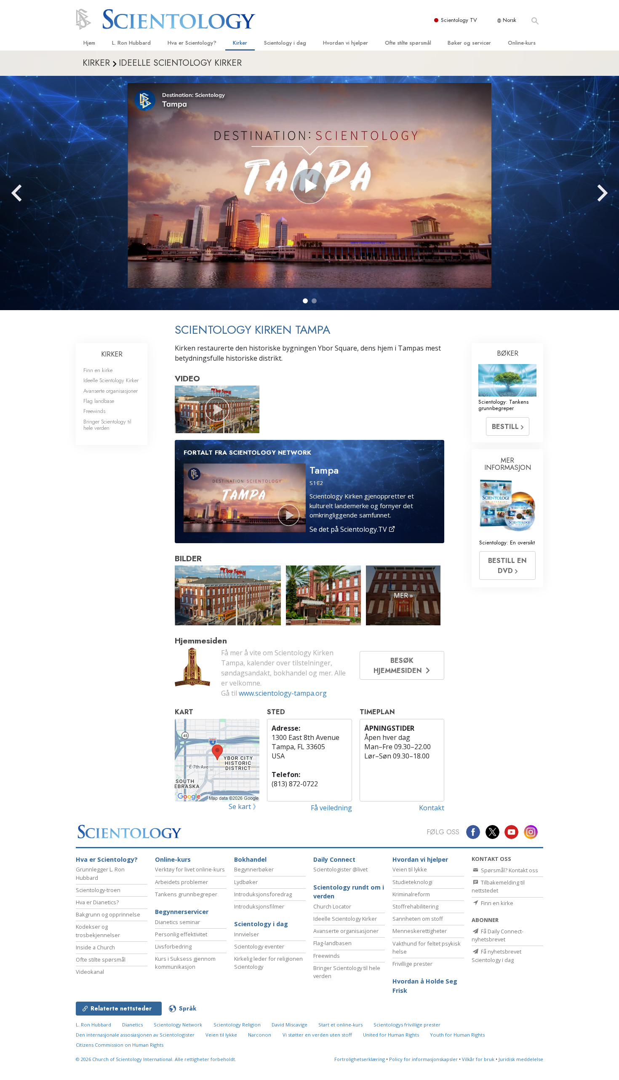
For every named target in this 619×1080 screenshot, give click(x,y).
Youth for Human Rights (457, 1035)
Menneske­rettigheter (419, 931)
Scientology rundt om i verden (348, 891)
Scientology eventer (259, 946)
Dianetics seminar (177, 922)
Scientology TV (459, 20)
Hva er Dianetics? (97, 902)
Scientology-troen (98, 890)
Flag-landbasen (332, 943)
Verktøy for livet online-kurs (190, 869)
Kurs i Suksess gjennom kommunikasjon (185, 962)
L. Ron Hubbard (131, 43)
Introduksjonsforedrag (263, 894)
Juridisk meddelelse (521, 1059)
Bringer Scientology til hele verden (107, 425)
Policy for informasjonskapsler (423, 1059)
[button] (305, 300)
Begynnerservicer (181, 912)
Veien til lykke (409, 869)
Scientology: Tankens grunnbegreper (503, 405)
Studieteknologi (412, 882)
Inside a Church (95, 947)
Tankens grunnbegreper (186, 894)
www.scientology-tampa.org (283, 693)
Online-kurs (522, 43)
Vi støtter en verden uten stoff (317, 1035)
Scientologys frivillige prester (407, 1024)
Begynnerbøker (254, 869)
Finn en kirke (97, 370)
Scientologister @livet (340, 869)
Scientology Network (178, 1024)
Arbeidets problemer (181, 882)
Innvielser (246, 934)
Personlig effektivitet (181, 934)
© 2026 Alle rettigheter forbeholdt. (156, 1059)
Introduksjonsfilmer (259, 906)
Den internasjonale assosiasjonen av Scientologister (135, 1035)
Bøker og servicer (469, 43)
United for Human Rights (391, 1035)
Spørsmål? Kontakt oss (509, 870)
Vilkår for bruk (478, 1059)
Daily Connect (334, 859)
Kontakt (431, 807)
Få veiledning (331, 807)
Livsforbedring (173, 946)
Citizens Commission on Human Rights (119, 1045)
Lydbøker (246, 882)
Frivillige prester (412, 963)
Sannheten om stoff (417, 918)
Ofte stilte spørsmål (408, 43)
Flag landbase (98, 401)
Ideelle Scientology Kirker (111, 380)
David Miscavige (289, 1024)
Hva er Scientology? (192, 43)
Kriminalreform (411, 894)
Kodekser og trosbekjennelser (98, 930)
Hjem (89, 43)
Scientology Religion (237, 1024)
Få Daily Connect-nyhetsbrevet (497, 935)
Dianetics (132, 1024)
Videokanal (90, 971)
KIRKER (112, 354)
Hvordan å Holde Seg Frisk (424, 985)
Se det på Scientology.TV (349, 529)
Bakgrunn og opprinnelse (108, 914)
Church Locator (332, 906)
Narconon (259, 1035)
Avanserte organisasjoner (110, 391)
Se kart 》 (244, 806)
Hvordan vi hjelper (345, 43)
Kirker (240, 43)
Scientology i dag (285, 43)
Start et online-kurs (340, 1024)
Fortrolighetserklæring (359, 1059)
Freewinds (94, 411)
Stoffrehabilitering (415, 906)
